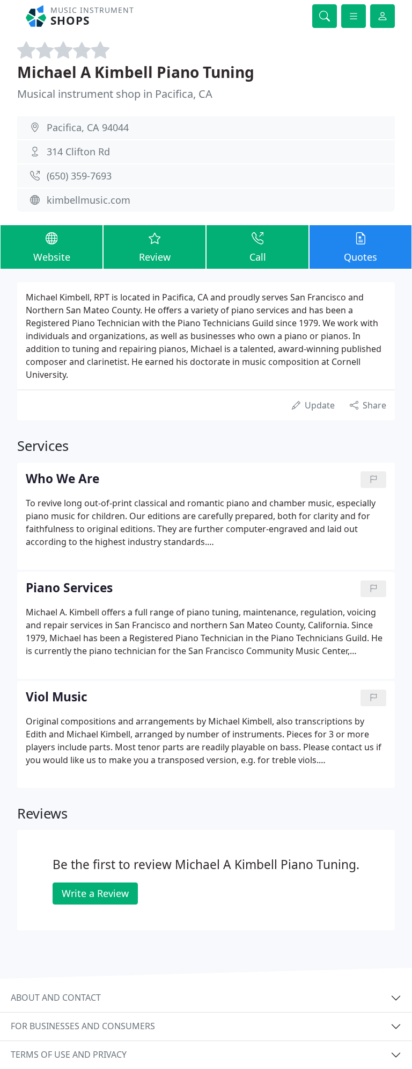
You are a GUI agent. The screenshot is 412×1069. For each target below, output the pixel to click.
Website (51, 256)
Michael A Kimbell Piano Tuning (135, 72)
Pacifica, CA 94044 (88, 127)
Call (257, 256)
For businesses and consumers (83, 1026)
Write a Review (95, 893)
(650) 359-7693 (79, 175)
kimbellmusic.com (88, 199)
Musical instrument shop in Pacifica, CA (114, 94)
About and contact (56, 997)
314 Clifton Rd (78, 151)
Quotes (360, 256)
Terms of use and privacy (69, 1054)
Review (155, 256)
